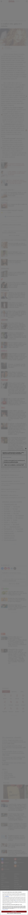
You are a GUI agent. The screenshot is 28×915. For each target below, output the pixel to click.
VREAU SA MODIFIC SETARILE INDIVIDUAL (14, 913)
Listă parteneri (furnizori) (5, 909)
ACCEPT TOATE (14, 911)
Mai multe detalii (7, 896)
